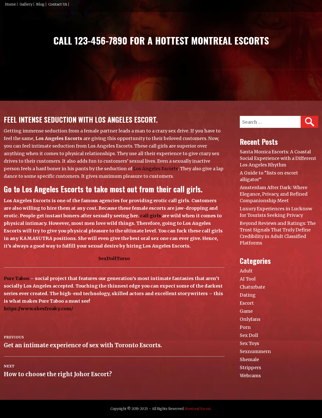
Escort (247, 303)
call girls (150, 216)
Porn (245, 327)
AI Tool (248, 279)
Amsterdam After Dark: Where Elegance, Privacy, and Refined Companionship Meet (274, 194)
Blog (40, 4)
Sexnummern (255, 351)
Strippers (250, 367)
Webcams (250, 375)
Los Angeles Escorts (155, 168)
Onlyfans (250, 319)
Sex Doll (249, 335)
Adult (246, 271)
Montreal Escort (197, 409)
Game (246, 311)
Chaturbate (252, 287)
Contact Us (57, 4)
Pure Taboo (16, 278)
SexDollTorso (114, 258)
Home (10, 4)
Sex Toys (249, 343)
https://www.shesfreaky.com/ (38, 308)
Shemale (249, 359)
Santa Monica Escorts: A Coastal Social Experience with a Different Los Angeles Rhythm (278, 158)
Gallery (26, 4)
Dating (248, 295)
